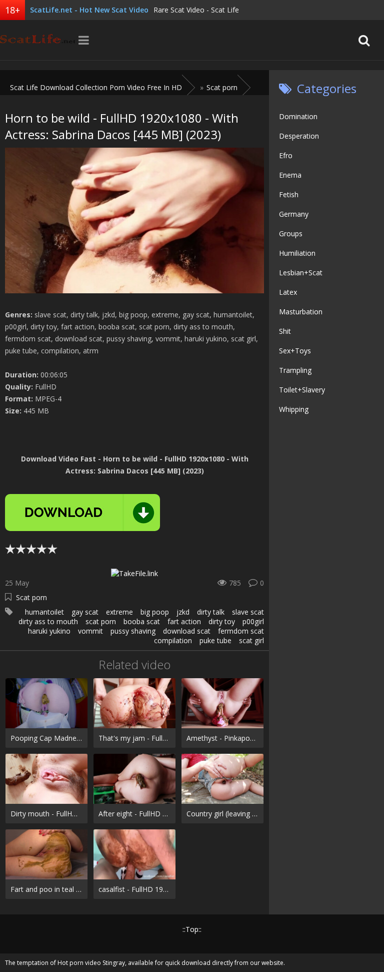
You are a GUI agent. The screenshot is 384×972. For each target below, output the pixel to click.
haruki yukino (49, 631)
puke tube (216, 640)
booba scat (142, 621)
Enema (290, 175)
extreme (119, 612)
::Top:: (192, 929)
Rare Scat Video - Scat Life (196, 10)
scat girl (251, 640)
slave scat (248, 612)
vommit (90, 631)
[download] (82, 512)
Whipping (293, 409)
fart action (184, 621)
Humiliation (297, 253)
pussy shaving (133, 631)
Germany (293, 214)
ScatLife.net (37, 40)
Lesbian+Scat (300, 272)
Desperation (299, 136)
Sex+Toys (295, 350)
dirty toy (221, 621)
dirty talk (210, 612)
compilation (173, 640)
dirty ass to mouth (48, 621)
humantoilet (44, 612)
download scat (186, 631)
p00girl (253, 621)
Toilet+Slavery (302, 389)
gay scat (85, 612)
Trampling (295, 370)
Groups (290, 233)
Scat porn (31, 597)
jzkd (183, 612)
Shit (285, 331)
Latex (288, 292)
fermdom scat (241, 631)
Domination (298, 116)
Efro (285, 155)
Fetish (288, 194)
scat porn (101, 621)
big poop (154, 612)
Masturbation (300, 311)
